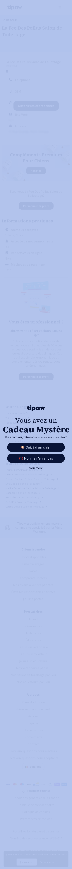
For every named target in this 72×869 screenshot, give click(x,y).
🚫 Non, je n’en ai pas (36, 458)
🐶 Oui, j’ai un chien (36, 447)
